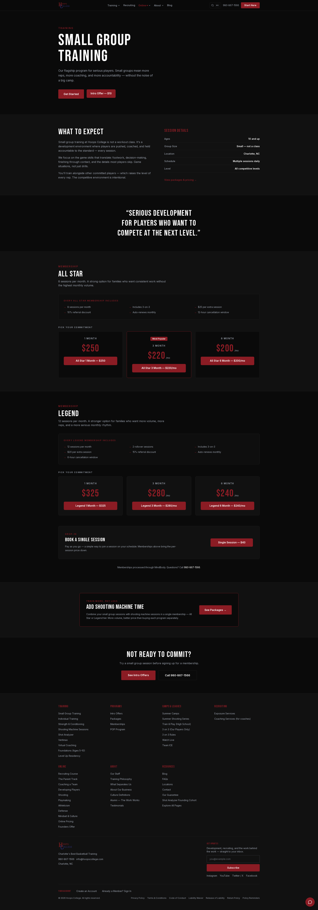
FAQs (165, 779)
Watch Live (168, 740)
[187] (90, 361)
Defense (63, 810)
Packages (115, 718)
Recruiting (129, 5)
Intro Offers (116, 713)
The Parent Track (68, 779)
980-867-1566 (231, 5)
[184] (159, 506)
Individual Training (68, 718)
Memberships (117, 724)
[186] (159, 368)
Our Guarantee (170, 794)
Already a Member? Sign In (116, 891)
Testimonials (117, 805)
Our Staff (115, 773)
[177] (227, 361)
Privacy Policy (138, 898)
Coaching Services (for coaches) (232, 718)
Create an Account (86, 891)
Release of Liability (215, 898)
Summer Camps (170, 713)
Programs (116, 706)
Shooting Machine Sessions (73, 729)
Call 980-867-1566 (177, 675)
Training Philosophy (121, 779)
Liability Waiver (196, 898)
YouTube (225, 875)
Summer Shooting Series (175, 718)
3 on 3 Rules (169, 734)
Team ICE (167, 745)
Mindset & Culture (68, 816)
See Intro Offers (138, 675)
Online (142, 5)
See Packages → (215, 610)
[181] (227, 506)
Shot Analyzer (66, 734)
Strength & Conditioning (71, 724)
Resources (168, 766)
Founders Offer (66, 826)
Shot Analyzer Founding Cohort (179, 800)
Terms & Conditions (156, 898)
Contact (166, 789)
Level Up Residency (69, 755)
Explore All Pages (172, 805)
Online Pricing (65, 821)
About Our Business (121, 789)
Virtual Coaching (67, 745)
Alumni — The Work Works (124, 800)
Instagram (212, 875)
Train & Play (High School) (176, 724)
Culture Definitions (120, 794)
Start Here (250, 5)
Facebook (251, 875)
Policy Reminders (251, 898)
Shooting (63, 794)
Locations (167, 784)
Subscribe (233, 867)
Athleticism (64, 805)
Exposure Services (224, 713)
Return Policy (233, 898)
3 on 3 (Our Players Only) (176, 729)
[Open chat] (310, 902)
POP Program (117, 729)
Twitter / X (237, 875)
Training (112, 5)
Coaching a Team (68, 784)
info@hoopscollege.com (89, 859)
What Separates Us (120, 784)
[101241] (101, 94)
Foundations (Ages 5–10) (71, 750)
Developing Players (69, 789)
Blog (169, 5)
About (157, 5)
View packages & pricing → (180, 179)
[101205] (232, 542)
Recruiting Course (68, 773)
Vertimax (63, 740)
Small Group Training (69, 713)
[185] (90, 506)
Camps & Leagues (171, 706)
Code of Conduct (177, 898)
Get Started (71, 94)
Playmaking (64, 800)
